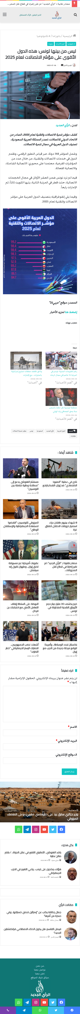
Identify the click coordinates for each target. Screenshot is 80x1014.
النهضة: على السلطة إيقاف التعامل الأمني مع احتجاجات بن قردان (23, 607)
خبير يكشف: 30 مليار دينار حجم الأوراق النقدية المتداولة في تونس (61, 607)
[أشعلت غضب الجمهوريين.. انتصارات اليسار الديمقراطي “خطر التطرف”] (21, 631)
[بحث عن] (75, 16)
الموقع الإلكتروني (66, 754)
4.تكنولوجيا (43, 36)
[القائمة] (5, 16)
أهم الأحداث (60, 44)
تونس (31, 431)
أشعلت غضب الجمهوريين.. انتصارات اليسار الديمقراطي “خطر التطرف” (22, 648)
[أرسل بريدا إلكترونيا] (62, 65)
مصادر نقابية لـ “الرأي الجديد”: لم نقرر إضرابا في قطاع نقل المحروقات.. (60, 567)
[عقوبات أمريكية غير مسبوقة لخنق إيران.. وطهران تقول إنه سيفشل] (21, 550)
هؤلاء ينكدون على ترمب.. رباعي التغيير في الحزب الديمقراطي (36, 871)
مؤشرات (73, 436)
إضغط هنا (71, 312)
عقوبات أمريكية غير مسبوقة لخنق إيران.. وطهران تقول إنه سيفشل (24, 567)
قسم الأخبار (67, 65)
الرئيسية (68, 36)
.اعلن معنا (40, 973)
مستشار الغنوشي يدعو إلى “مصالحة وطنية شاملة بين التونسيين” (25, 485)
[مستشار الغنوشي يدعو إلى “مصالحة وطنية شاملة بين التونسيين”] (21, 468)
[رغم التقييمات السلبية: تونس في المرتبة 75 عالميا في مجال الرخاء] (61, 361)
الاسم (72, 727)
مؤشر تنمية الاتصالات (19, 431)
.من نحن (40, 966)
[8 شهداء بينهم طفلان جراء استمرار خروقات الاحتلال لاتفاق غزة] (59, 509)
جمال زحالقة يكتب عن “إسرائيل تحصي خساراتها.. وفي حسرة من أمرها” (34, 914)
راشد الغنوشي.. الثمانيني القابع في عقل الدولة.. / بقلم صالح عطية (33, 854)
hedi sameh (55, 877)
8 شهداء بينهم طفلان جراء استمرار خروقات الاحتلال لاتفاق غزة (61, 526)
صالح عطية (55, 860)
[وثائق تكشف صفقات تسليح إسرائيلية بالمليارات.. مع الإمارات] (26, 361)
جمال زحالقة (54, 920)
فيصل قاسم (55, 937)
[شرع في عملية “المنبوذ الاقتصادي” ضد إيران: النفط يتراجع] (59, 468)
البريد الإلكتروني (66, 740)
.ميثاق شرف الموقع (40, 977)
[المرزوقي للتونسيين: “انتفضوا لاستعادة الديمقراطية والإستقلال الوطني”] (21, 509)
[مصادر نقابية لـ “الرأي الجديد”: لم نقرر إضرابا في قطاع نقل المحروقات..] (59, 550)
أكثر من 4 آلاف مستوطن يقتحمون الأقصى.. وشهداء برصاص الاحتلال (39, 816)
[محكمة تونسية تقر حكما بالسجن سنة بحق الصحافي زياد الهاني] (61, 397)
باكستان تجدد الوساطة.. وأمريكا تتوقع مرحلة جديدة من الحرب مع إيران (60, 648)
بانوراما (56, 36)
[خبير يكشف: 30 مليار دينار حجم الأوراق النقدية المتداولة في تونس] (59, 590)
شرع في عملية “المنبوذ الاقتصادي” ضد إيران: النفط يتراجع (60, 483)
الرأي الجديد (63, 125)
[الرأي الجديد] (40, 15)
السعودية (40, 431)
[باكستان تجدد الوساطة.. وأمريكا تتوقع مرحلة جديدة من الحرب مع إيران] (59, 631)
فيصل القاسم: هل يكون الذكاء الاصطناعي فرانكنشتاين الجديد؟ (32, 931)
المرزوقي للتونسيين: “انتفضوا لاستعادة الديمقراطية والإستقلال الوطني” (21, 526)
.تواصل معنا (40, 970)
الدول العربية (61, 431)
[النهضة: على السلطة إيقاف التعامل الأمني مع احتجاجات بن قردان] (21, 590)
